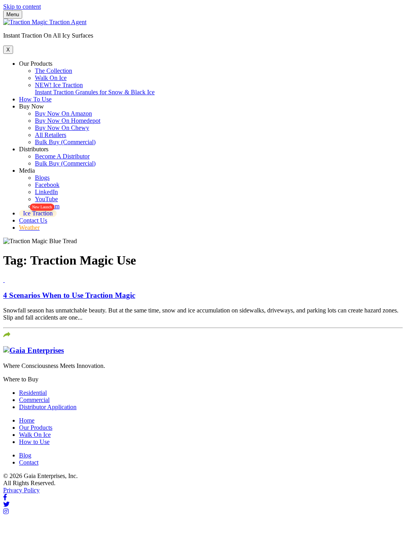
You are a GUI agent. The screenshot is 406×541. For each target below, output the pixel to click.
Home (26, 420)
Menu (12, 14)
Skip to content (22, 6)
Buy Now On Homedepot (67, 120)
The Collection (53, 70)
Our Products (35, 427)
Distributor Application (48, 407)
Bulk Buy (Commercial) (65, 142)
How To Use (35, 99)
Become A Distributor (62, 156)
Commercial (34, 399)
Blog (25, 455)
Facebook (47, 184)
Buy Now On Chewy (62, 127)
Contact (28, 462)
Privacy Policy (21, 490)
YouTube (46, 199)
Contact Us (33, 220)
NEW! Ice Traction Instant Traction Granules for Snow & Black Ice (95, 88)
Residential (33, 392)
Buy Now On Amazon (63, 113)
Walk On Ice (51, 77)
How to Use (34, 441)
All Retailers (50, 134)
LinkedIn (46, 192)
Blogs (42, 177)
